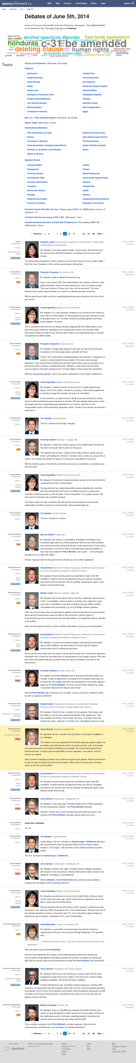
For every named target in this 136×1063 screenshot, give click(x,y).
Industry (86, 181)
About (94, 3)
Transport (31, 186)
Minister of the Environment (60, 879)
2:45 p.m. (18, 974)
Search (64, 1051)
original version (97, 25)
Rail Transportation (91, 107)
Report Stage (31, 122)
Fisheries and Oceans (37, 198)
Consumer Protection (37, 111)
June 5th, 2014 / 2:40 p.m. (12, 735)
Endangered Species (92, 94)
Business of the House (93, 202)
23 (89, 233)
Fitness (30, 137)
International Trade (35, 177)
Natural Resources (91, 173)
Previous (38, 233)
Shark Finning (33, 81)
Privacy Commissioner (35, 63)
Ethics (85, 149)
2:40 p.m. (18, 676)
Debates (67, 3)
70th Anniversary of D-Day (39, 132)
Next (100, 233)
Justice (86, 165)
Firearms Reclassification (39, 98)
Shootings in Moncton (37, 141)
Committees (81, 3)
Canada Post (88, 73)
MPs (50, 3)
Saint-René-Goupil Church (95, 137)
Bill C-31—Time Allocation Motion (40, 117)
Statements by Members (36, 127)
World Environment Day (94, 132)
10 (69, 233)
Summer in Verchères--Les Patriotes (44, 149)
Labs (103, 3)
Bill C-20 (95, 222)
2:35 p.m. (18, 349)
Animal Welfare (90, 90)
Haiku (114, 1048)
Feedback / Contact (119, 1046)
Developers (116, 1051)
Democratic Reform (36, 190)
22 (84, 233)
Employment (33, 169)
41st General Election (37, 103)
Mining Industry (34, 107)
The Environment (91, 77)
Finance (86, 194)
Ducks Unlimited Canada (94, 145)
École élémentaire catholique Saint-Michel (46, 145)
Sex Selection (89, 81)
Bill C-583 (59, 217)
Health (30, 86)
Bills (58, 3)
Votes (89, 1048)
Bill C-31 (78, 209)
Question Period (32, 160)
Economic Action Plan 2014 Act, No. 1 (42, 209)
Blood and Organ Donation (95, 86)
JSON (123, 1051)
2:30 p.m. (18, 248)
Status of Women (35, 153)
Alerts (64, 1054)
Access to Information (37, 181)
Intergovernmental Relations (96, 198)
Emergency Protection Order (40, 94)
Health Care (32, 90)
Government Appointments (95, 177)
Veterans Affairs (34, 165)
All (93, 233)
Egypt (85, 111)
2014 (21, 9)
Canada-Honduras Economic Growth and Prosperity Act (51, 222)
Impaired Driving (35, 77)
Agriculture (32, 73)
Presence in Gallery (36, 202)
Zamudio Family (90, 103)
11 (74, 233)
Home (4, 9)
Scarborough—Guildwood (84, 841)
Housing (86, 98)
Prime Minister (69, 551)
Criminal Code (31, 217)
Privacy (86, 169)
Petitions (29, 68)
